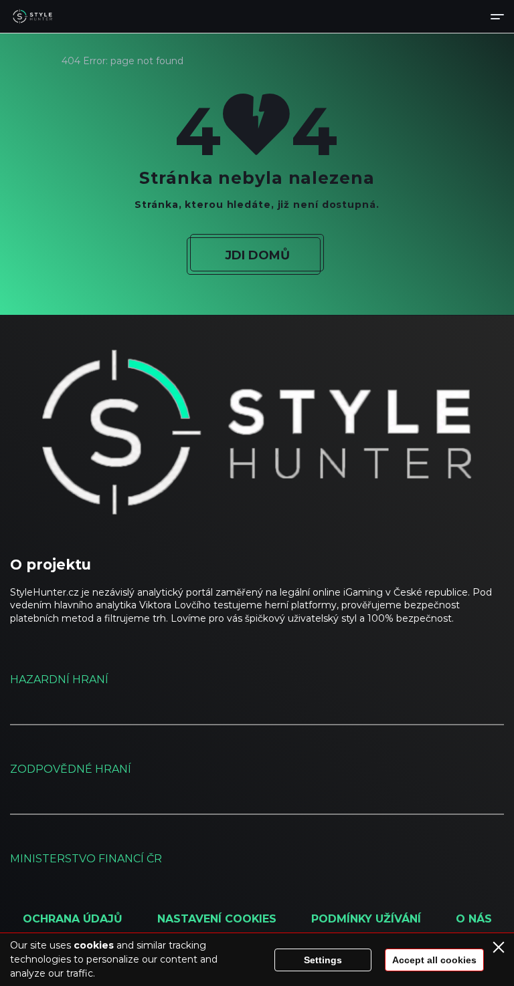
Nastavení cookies (216, 918)
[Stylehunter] (32, 16)
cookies (94, 945)
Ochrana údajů (72, 918)
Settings (323, 960)
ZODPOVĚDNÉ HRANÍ (70, 769)
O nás (474, 918)
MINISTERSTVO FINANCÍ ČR (86, 858)
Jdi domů (257, 255)
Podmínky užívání (366, 918)
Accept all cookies (434, 960)
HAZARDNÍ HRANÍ (59, 679)
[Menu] (497, 16)
